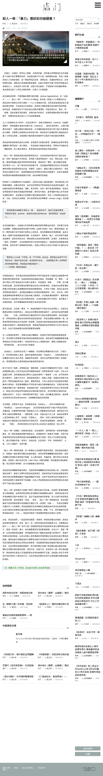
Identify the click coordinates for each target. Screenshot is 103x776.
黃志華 (86, 237)
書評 (4, 668)
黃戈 (85, 356)
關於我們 (6, 767)
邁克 (85, 537)
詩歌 (76, 140)
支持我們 (41, 767)
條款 (4, 769)
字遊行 (77, 120)
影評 (4, 23)
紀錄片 (8, 28)
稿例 (16, 767)
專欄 (76, 537)
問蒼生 (82, 23)
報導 (76, 177)
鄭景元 (86, 86)
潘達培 (14, 607)
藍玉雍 (14, 23)
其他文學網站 (27, 767)
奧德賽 (96, 23)
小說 (76, 109)
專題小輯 (78, 573)
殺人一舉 (16, 28)
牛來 (76, 23)
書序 (76, 311)
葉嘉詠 (49, 607)
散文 (76, 345)
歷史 (76, 86)
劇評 (76, 160)
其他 (4, 596)
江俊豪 (86, 624)
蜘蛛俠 (89, 23)
